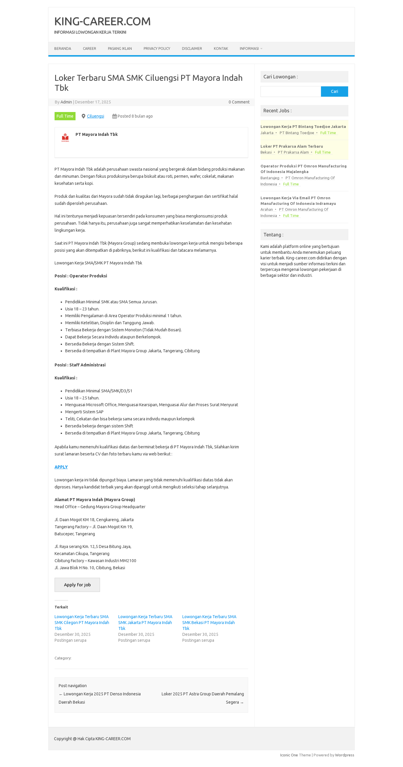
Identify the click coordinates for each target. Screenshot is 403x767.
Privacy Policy (157, 48)
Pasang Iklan (120, 48)
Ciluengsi (95, 116)
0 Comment (239, 102)
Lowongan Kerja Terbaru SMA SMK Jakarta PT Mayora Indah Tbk (145, 622)
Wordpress (344, 755)
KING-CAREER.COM (102, 21)
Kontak (221, 48)
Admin (66, 102)
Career (89, 48)
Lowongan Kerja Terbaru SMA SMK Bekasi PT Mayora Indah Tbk (209, 622)
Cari (334, 91)
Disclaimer (192, 48)
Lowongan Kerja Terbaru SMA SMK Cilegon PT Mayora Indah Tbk (82, 622)
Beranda (62, 48)
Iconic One (289, 755)
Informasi (249, 48)
